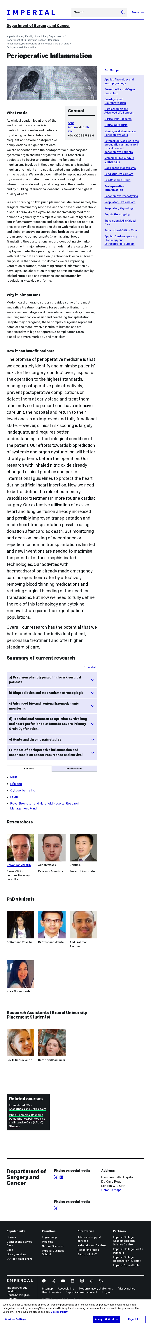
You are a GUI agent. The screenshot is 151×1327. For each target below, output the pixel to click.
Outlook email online (20, 1258)
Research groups (88, 1249)
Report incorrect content (81, 1292)
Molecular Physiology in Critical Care (119, 159)
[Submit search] (122, 12)
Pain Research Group (117, 180)
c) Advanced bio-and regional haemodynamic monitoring (44, 705)
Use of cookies (51, 1292)
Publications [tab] (74, 768)
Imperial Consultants (126, 1265)
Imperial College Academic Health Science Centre (124, 1240)
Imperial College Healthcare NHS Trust (127, 1259)
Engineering (49, 1237)
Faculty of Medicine (36, 36)
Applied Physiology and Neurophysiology (119, 81)
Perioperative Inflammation (21, 47)
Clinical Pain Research (117, 119)
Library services (16, 1254)
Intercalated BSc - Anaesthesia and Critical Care (27, 1107)
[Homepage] (37, 12)
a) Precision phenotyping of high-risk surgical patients (45, 679)
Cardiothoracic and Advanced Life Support (119, 110)
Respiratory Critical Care (119, 202)
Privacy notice (126, 1288)
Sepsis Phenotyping (117, 214)
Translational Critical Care (120, 230)
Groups (65, 43)
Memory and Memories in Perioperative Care (120, 133)
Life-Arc (16, 784)
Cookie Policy (59, 1311)
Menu (135, 12)
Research (53, 40)
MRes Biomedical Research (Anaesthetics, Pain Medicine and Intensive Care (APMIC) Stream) (27, 1120)
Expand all (89, 667)
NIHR (13, 777)
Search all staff (87, 1254)
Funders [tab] (29, 768)
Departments (56, 36)
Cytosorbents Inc (22, 790)
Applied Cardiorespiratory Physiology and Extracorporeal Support (120, 240)
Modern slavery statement (96, 1288)
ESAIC (14, 797)
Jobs (10, 1249)
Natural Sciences (53, 1246)
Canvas (11, 1237)
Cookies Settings (15, 1319)
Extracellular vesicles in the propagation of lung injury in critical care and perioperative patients (121, 146)
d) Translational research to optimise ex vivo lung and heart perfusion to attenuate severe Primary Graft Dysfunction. (48, 724)
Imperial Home (15, 36)
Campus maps (111, 1190)
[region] (75, 1313)
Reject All (134, 1319)
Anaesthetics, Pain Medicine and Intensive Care (32, 43)
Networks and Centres (92, 1245)
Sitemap (47, 1288)
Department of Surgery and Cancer (38, 25)
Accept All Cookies (106, 1319)
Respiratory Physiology (119, 208)
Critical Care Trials (115, 125)
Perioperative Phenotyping (121, 196)
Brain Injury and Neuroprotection (115, 101)
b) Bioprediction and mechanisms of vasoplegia (46, 693)
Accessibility (66, 1288)
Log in (106, 1292)
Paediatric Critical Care (118, 174)
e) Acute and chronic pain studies (35, 739)
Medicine (47, 1241)
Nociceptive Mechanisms (120, 168)
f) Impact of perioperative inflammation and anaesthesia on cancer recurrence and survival (45, 752)
